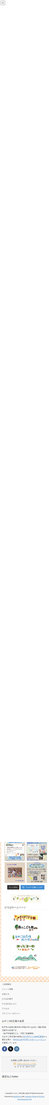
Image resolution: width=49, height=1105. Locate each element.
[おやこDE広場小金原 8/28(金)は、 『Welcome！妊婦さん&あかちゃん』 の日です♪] (15, 850)
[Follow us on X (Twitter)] (10, 1049)
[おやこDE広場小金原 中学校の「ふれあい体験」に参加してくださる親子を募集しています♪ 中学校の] (37, 872)
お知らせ (5, 994)
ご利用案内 (6, 984)
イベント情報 (7, 989)
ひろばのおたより (9, 1004)
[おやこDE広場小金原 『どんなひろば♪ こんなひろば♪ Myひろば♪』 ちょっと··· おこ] (15, 872)
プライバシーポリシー (11, 1013)
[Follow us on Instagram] (16, 1049)
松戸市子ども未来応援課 (33, 1036)
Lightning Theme (31, 1097)
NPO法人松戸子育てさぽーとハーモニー (29, 1040)
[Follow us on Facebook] (4, 1049)
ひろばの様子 (7, 999)
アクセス (5, 1009)
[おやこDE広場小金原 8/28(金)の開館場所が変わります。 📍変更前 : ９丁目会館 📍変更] (37, 850)
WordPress (17, 1097)
